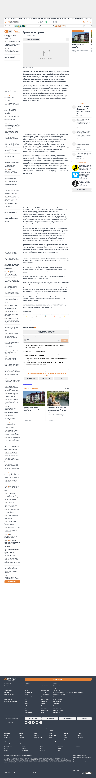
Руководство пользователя (78, 768)
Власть (26, 699)
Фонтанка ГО (27, 18)
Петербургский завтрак (81, 18)
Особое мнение (45, 690)
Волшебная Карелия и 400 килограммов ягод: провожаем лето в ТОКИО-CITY (57, 409)
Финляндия (44, 708)
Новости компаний (30, 388)
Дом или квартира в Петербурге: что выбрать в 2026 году (33, 408)
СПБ (10, 31)
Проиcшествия (45, 694)
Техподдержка (8, 690)
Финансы (43, 706)
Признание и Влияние (50, 18)
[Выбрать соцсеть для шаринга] (67, 39)
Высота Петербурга (58, 710)
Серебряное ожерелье (37, 18)
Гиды (26, 701)
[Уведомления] (87, 22)
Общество (43, 688)
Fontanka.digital (57, 701)
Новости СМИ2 (27, 384)
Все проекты (56, 712)
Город (26, 703)
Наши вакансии (8, 699)
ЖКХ (26, 710)
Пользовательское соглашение (79, 755)
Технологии (44, 701)
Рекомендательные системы (78, 763)
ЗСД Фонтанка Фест (69, 18)
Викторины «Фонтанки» (31, 697)
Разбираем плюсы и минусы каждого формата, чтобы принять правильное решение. (34, 413)
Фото (42, 712)
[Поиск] (84, 22)
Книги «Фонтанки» (58, 699)
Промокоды (81, 162)
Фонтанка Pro (56, 685)
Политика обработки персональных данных (82, 757)
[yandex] (40, 722)
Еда (25, 708)
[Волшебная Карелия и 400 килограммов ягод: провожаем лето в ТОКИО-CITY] (58, 398)
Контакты (6, 688)
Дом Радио (56, 703)
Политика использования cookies (80, 761)
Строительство (45, 699)
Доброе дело (28, 706)
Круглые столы (57, 708)
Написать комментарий (33, 39)
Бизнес (26, 690)
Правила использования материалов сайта (82, 759)
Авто (26, 685)
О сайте (6, 685)
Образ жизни (44, 685)
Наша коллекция (57, 697)
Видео (26, 694)
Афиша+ (27, 688)
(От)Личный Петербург (59, 694)
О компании (7, 697)
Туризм (43, 703)
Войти (28, 340)
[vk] (33, 722)
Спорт (42, 697)
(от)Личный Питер (17, 18)
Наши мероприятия (9, 694)
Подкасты (43, 692)
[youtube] (37, 722)
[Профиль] (90, 22)
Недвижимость (28, 712)
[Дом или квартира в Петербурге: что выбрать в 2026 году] (34, 398)
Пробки (48, 22)
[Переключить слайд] (91, 38)
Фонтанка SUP (8, 18)
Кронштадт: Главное (58, 706)
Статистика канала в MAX (10, 701)
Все (6, 31)
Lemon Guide (60, 18)
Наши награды (76, 770)
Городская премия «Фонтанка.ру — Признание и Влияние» (68, 692)
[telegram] (29, 722)
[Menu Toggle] (5, 22)
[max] (26, 722)
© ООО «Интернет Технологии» (39, 772)
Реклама (6, 692)
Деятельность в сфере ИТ (78, 766)
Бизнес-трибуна (28, 692)
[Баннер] (20, 26)
